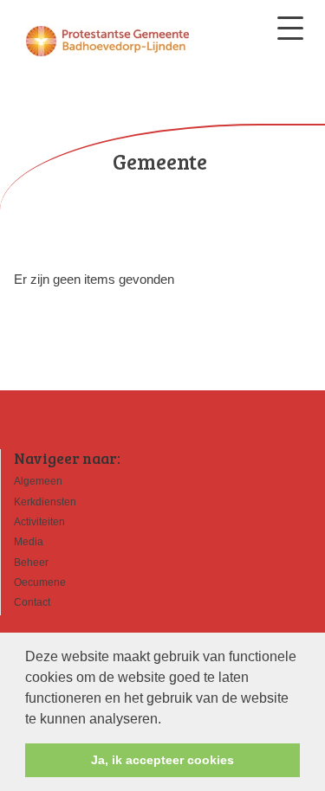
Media (28, 542)
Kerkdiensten (45, 502)
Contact (32, 602)
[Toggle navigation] (290, 28)
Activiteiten (39, 522)
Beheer (31, 562)
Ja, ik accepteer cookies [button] (162, 760)
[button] (167, 720)
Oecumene (40, 582)
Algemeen (38, 481)
